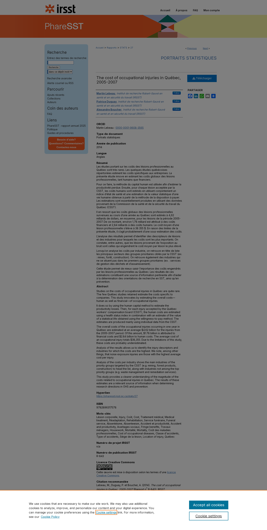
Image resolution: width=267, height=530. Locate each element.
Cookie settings (106, 512)
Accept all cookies (208, 505)
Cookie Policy (50, 517)
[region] (133, 510)
